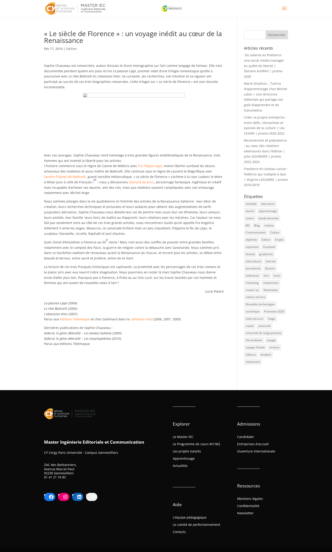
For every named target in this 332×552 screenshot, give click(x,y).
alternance (268, 204)
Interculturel (253, 261)
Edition (71, 49)
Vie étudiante (254, 340)
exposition (252, 247)
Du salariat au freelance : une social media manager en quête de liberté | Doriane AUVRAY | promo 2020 (264, 66)
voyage (271, 340)
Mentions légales (250, 498)
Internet (271, 261)
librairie (270, 268)
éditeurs (251, 354)
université (264, 326)
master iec (252, 290)
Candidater (245, 437)
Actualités (180, 465)
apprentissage (268, 211)
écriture (274, 347)
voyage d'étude (255, 347)
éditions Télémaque (75, 319)
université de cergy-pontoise (263, 333)
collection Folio (141, 319)
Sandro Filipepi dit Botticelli (65, 177)
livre (266, 275)
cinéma (269, 225)
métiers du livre (255, 297)
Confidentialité (248, 506)
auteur (250, 218)
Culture (274, 232)
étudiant (266, 354)
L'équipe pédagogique (189, 517)
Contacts (179, 532)
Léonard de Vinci (141, 182)
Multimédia (271, 290)
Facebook (269, 247)
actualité (251, 204)
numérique (253, 311)
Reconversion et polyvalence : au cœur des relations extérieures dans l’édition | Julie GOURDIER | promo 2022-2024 (265, 151)
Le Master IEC (183, 437)
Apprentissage (184, 458)
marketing (252, 283)
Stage (271, 319)
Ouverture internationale (256, 451)
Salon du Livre (254, 319)
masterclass (270, 283)
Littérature (252, 275)
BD (248, 225)
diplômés (251, 240)
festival (250, 254)
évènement (253, 362)
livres (277, 275)
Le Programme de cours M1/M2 (196, 444)
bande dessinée (268, 218)
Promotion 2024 (274, 311)
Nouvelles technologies (260, 304)
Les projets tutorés (187, 451)
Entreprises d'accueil (253, 444)
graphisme (266, 254)
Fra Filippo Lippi (150, 166)
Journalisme (253, 268)
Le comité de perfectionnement (196, 524)
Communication (256, 232)
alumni (250, 211)
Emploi (279, 240)
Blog (257, 225)
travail (250, 326)
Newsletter (245, 513)
